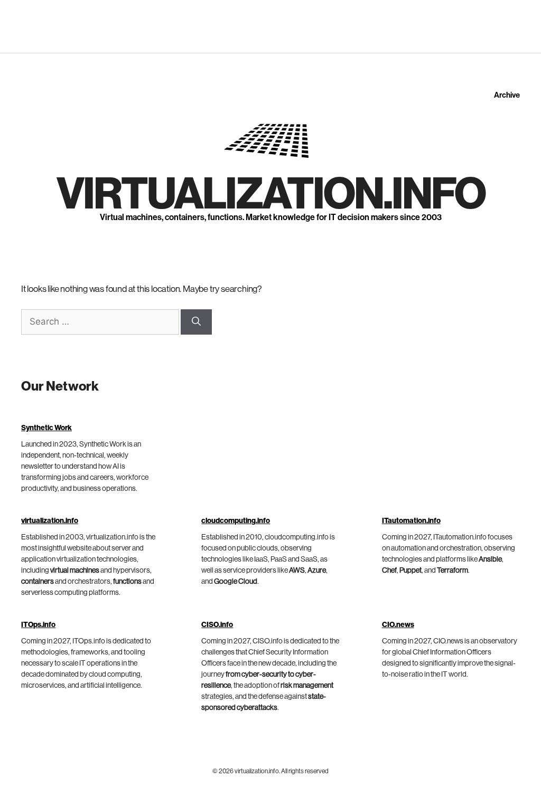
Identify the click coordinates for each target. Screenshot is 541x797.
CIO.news (398, 625)
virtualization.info (271, 194)
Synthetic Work (46, 428)
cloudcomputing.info (235, 521)
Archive (507, 95)
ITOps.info (38, 625)
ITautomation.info (411, 521)
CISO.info (217, 625)
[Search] (196, 322)
